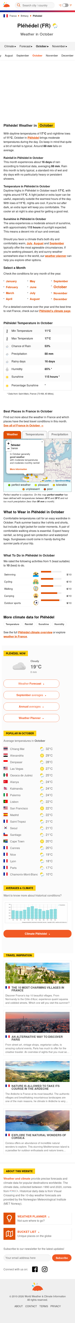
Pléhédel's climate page (54, 311)
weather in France (15, 636)
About (18, 1306)
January (11, 281)
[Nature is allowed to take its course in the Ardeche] (37, 1071)
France (13, 15)
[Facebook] (35, 1269)
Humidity (59, 624)
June (33, 287)
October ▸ (42, 46)
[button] (27, 478)
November (52, 55)
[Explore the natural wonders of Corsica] (37, 1120)
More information (18, 469)
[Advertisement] (37, 90)
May (32, 281)
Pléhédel (37, 15)
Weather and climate (16, 1178)
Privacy (55, 1306)
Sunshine (44, 624)
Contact (31, 1306)
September (22, 55)
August (9, 55)
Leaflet (47, 480)
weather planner (55, 256)
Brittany (25, 15)
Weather (12, 434)
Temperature (12, 624)
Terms (43, 1306)
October (37, 55)
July (29, 243)
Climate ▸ (10, 46)
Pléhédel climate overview (35, 632)
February (12, 287)
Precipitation (59, 434)
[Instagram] (44, 1269)
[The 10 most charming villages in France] (37, 973)
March (10, 293)
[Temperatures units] (65, 5)
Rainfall (29, 624)
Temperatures (34, 434)
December (67, 55)
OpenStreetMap (62, 480)
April (9, 299)
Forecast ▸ (26, 46)
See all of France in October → (23, 425)
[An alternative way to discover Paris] (37, 1022)
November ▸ (59, 46)
